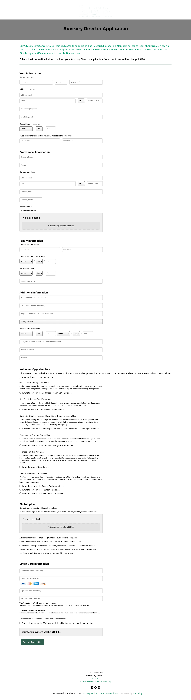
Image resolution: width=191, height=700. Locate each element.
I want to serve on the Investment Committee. (43, 493)
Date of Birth (25, 124)
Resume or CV (25, 206)
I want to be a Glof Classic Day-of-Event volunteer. (44, 409)
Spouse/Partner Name (29, 244)
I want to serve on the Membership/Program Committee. (47, 445)
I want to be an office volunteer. (36, 467)
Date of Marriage (26, 268)
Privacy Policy (90, 693)
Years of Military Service (29, 328)
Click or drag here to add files (61, 225)
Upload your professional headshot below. (38, 508)
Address (23, 89)
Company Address (27, 172)
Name (22, 77)
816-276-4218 (95, 678)
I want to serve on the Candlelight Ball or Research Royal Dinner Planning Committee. (60, 428)
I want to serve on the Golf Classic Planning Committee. (47, 392)
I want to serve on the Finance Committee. (41, 489)
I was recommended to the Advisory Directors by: (41, 135)
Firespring (137, 693)
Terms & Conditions (109, 693)
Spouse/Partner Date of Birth (32, 256)
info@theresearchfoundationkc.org (95, 681)
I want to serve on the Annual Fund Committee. (43, 486)
